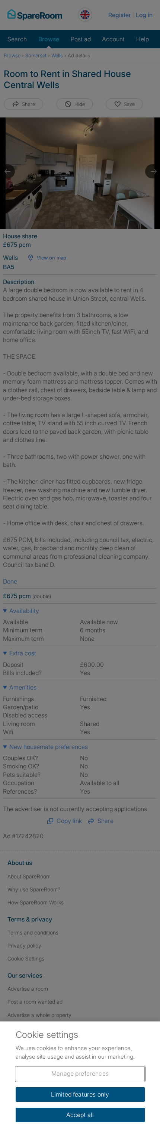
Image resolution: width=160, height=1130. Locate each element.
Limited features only (80, 1094)
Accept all (80, 1114)
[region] (80, 1075)
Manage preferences (80, 1073)
